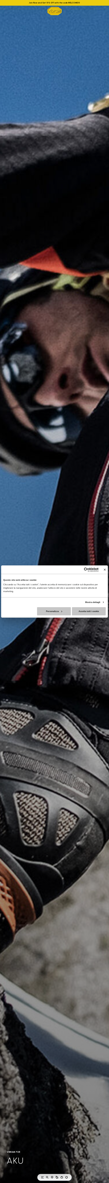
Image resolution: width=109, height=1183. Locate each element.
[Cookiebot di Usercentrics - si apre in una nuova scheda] (86, 570)
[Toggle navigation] (42, 1177)
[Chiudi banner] (105, 570)
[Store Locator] (52, 1177)
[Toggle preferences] (66, 1177)
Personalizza (52, 611)
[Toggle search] (47, 1177)
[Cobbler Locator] (57, 1177)
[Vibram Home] (54, 11)
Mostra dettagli (92, 602)
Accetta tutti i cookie (89, 611)
